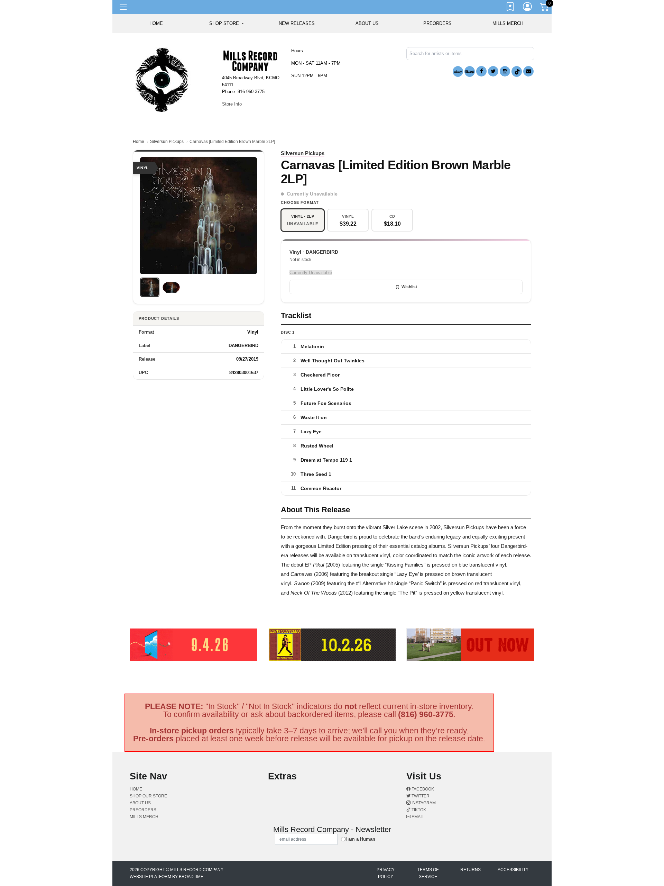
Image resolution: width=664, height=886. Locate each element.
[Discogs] (470, 71)
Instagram (423, 803)
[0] (545, 8)
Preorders (437, 23)
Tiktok (418, 809)
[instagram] (505, 71)
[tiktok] (517, 71)
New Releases (297, 23)
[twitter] (493, 71)
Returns (470, 869)
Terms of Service (428, 873)
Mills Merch (507, 23)
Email (417, 816)
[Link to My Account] (528, 8)
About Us (367, 23)
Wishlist (409, 286)
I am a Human (360, 839)
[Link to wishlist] (510, 8)
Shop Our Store (148, 796)
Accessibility (513, 869)
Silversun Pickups (167, 141)
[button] (226, 23)
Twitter (420, 796)
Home (138, 141)
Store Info (232, 104)
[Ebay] (458, 71)
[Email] (528, 71)
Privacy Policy (386, 873)
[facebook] (481, 71)
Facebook (422, 789)
